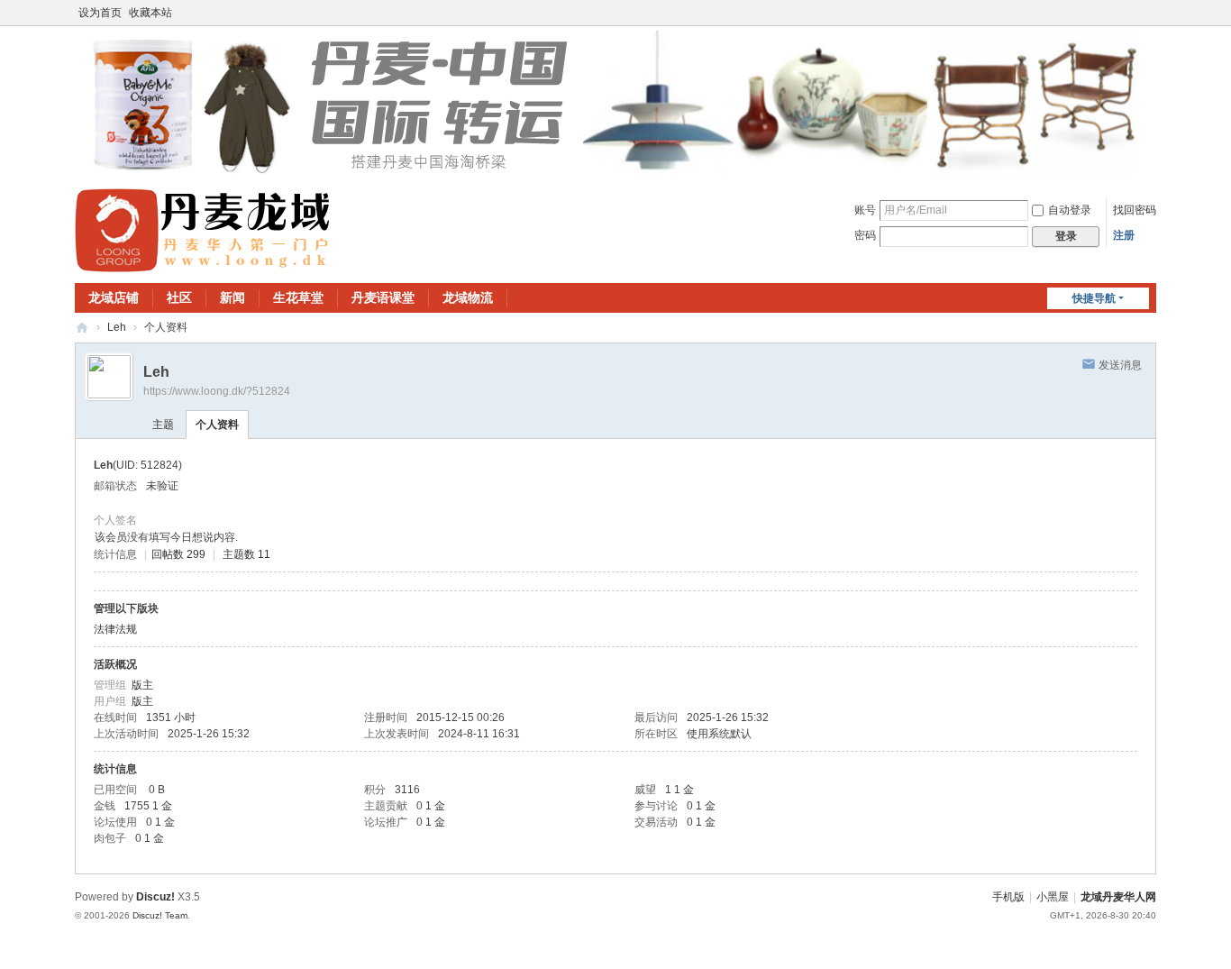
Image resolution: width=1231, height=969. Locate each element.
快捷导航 (1094, 298)
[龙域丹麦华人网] (204, 230)
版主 (142, 685)
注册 (1124, 235)
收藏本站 (150, 12)
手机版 (1008, 897)
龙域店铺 (113, 297)
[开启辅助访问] (1151, 13)
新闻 (232, 297)
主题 (163, 424)
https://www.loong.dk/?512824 (216, 391)
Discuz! (155, 897)
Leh (116, 327)
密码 (865, 235)
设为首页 (100, 12)
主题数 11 (246, 554)
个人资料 (217, 424)
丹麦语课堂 (383, 297)
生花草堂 (298, 297)
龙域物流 (467, 297)
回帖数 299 (178, 554)
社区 (179, 297)
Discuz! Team (159, 915)
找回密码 (1134, 210)
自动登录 (1069, 210)
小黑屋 (1052, 897)
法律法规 (115, 629)
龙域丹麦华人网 (82, 328)
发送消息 (1120, 365)
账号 (865, 210)
